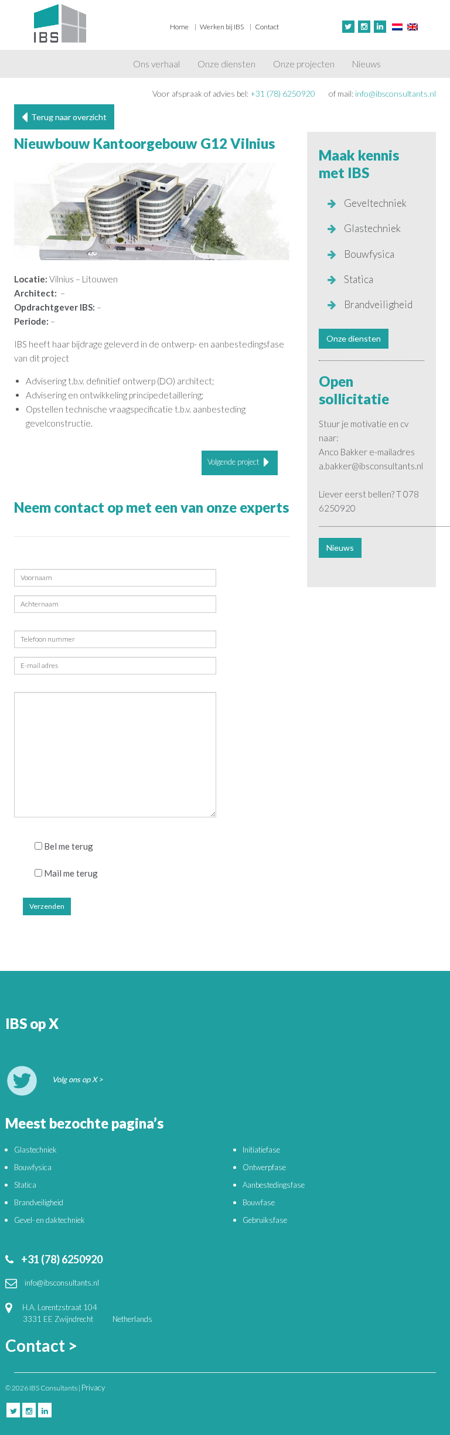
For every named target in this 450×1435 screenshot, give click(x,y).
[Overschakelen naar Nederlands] (397, 26)
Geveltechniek (374, 203)
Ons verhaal (156, 64)
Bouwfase (259, 1202)
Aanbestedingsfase (274, 1184)
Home (179, 26)
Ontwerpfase (264, 1167)
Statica (357, 279)
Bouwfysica (368, 254)
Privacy (93, 1387)
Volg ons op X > (77, 1079)
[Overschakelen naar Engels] (412, 26)
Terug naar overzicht (67, 117)
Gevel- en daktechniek (49, 1220)
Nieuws (366, 64)
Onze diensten (226, 64)
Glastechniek (371, 228)
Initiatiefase (261, 1149)
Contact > (41, 1345)
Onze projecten (304, 64)
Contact (267, 26)
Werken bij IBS (222, 26)
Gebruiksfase (265, 1220)
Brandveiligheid (377, 304)
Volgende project (234, 461)
